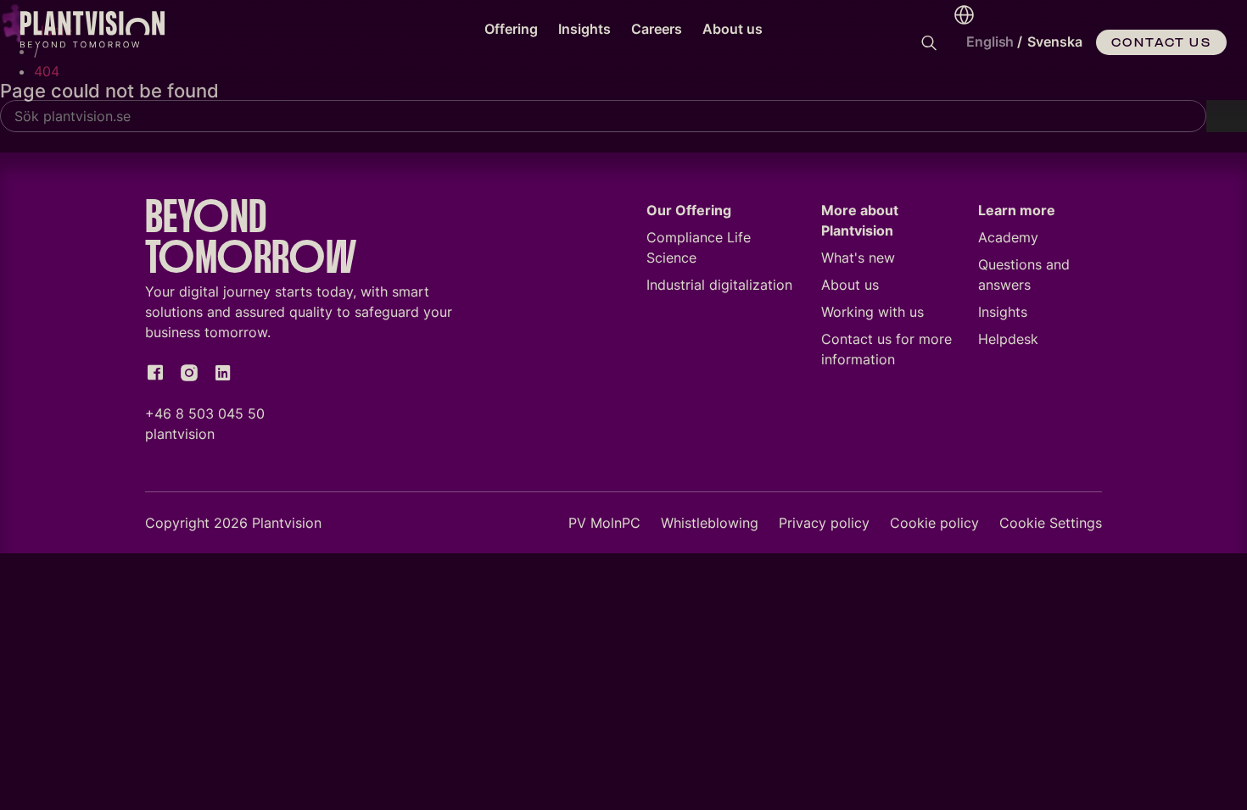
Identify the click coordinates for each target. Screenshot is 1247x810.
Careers (656, 28)
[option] (1055, 42)
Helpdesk (1008, 338)
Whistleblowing (709, 522)
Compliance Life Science (698, 247)
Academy (1008, 237)
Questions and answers (1024, 274)
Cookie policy (934, 522)
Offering (511, 28)
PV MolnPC (604, 522)
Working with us (872, 311)
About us (732, 28)
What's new (858, 257)
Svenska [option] (1054, 41)
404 (46, 71)
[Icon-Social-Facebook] (155, 373)
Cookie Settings (1050, 522)
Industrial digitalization (719, 284)
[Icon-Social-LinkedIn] (223, 373)
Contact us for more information (886, 349)
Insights (584, 28)
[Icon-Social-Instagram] (189, 373)
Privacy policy (824, 522)
